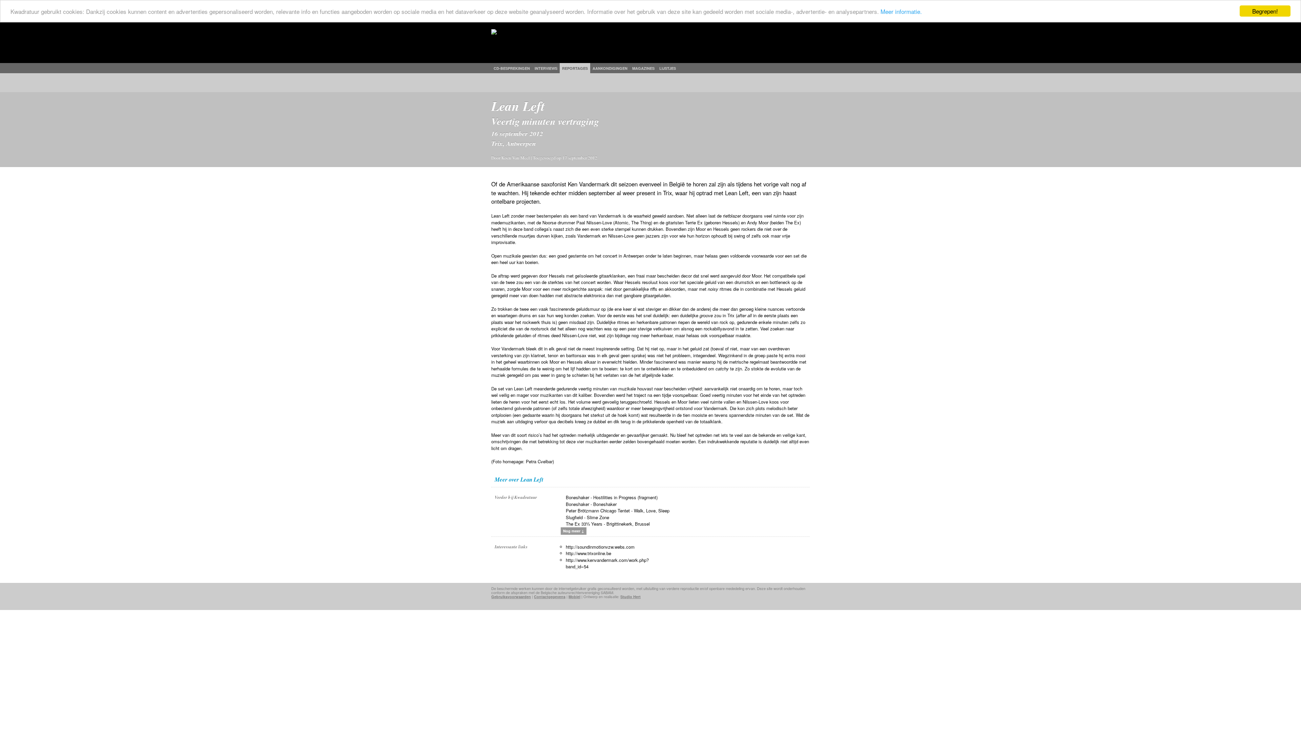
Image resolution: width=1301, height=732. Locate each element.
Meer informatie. (901, 11)
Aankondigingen (610, 68)
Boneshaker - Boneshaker (591, 504)
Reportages (575, 68)
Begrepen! (1265, 11)
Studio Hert (630, 596)
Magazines (643, 68)
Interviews (546, 68)
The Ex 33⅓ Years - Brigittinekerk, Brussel (608, 524)
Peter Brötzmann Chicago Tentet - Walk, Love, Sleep (617, 510)
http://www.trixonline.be (588, 553)
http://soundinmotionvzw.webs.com (600, 547)
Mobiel (574, 596)
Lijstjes (667, 68)
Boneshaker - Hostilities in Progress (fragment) (612, 497)
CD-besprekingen (512, 68)
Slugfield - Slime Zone (587, 517)
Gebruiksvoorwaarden (511, 596)
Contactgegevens (549, 596)
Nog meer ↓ (573, 530)
